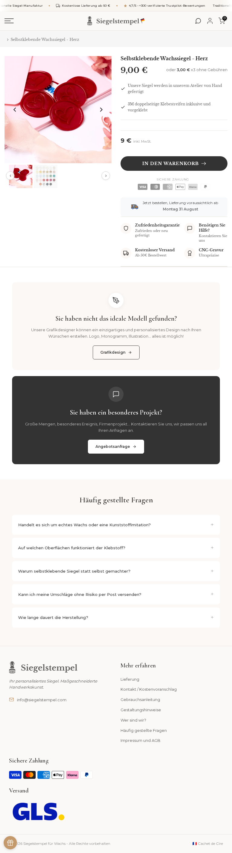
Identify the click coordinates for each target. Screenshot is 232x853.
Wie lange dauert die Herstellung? (53, 617)
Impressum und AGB (140, 740)
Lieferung (130, 679)
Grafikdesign (112, 352)
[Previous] (15, 110)
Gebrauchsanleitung (140, 699)
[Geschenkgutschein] (10, 842)
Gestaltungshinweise (141, 709)
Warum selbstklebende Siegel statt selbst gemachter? (74, 571)
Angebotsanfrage (112, 446)
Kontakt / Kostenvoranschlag (149, 689)
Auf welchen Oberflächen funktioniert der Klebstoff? (71, 547)
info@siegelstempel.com (41, 699)
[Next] (101, 110)
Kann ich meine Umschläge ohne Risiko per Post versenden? (79, 594)
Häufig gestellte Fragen (144, 730)
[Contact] (198, 21)
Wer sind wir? (133, 720)
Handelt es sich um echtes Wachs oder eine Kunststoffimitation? (84, 524)
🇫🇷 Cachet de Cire (207, 843)
